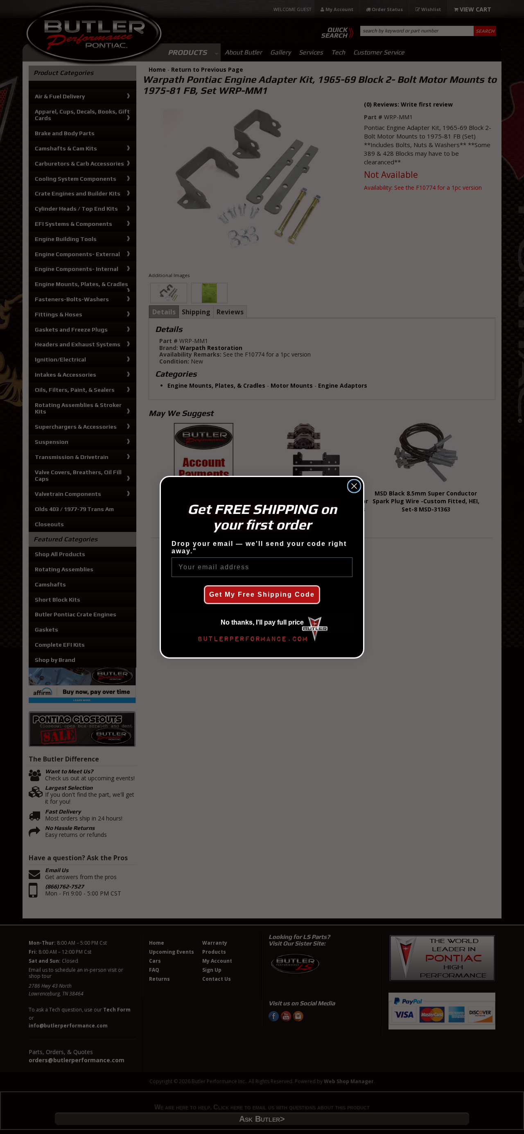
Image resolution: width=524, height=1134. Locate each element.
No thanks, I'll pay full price (262, 622)
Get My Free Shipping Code (262, 594)
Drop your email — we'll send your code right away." (259, 547)
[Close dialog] (354, 486)
